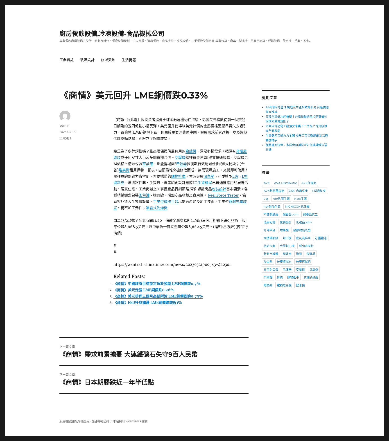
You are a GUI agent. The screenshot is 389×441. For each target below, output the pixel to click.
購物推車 (178, 176)
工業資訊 (66, 60)
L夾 (235, 176)
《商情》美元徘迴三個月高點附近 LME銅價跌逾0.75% (158, 296)
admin (64, 125)
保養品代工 (310, 214)
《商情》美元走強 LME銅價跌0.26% (143, 290)
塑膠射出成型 (302, 230)
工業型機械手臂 (165, 201)
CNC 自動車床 (298, 191)
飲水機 (300, 285)
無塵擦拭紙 (303, 261)
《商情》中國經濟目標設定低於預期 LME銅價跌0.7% (157, 283)
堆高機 (124, 170)
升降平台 (269, 230)
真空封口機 (271, 269)
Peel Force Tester (223, 195)
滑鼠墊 (209, 176)
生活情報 (129, 60)
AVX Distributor (285, 183)
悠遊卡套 (269, 246)
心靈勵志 (321, 238)
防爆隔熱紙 (310, 277)
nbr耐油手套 (272, 206)
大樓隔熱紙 (271, 238)
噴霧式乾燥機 (156, 208)
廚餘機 (190, 151)
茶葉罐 (147, 163)
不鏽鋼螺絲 (271, 214)
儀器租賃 (269, 222)
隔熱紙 (268, 285)
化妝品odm (304, 222)
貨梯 (280, 277)
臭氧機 (313, 269)
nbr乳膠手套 (281, 198)
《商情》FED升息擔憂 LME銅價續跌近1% (147, 302)
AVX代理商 (308, 183)
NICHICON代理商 (297, 206)
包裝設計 (219, 189)
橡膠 (299, 253)
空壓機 (180, 157)
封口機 (287, 238)
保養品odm (291, 214)
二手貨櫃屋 (203, 182)
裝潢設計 (87, 60)
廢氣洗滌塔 (303, 238)
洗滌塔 (310, 253)
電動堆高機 (284, 285)
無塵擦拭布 (284, 261)
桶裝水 (287, 253)
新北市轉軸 (271, 253)
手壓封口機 (287, 246)
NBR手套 (300, 198)
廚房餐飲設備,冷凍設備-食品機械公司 (111, 34)
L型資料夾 (319, 191)
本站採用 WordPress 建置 (130, 421)
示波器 (181, 163)
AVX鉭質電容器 (274, 191)
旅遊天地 (108, 60)
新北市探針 (306, 246)
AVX (267, 183)
